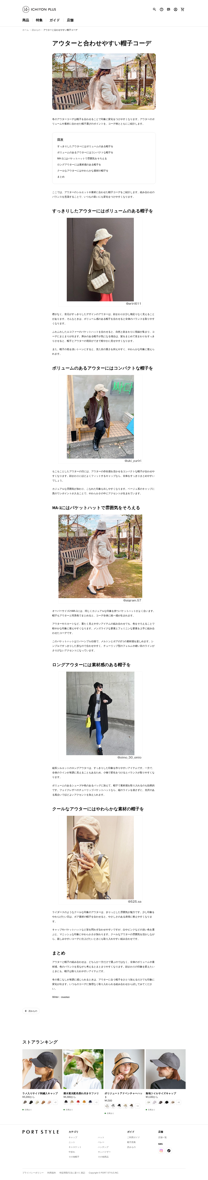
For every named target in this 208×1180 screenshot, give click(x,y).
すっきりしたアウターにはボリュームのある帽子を (85, 146)
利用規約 (51, 1172)
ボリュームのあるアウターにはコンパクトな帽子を (85, 152)
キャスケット (75, 1147)
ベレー (101, 1142)
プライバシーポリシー (33, 1172)
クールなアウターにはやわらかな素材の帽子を (82, 170)
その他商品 (103, 1157)
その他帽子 (74, 1157)
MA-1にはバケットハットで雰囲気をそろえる (82, 158)
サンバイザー (104, 1152)
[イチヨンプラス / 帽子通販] (39, 9)
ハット (101, 1137)
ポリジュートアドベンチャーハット (124, 1095)
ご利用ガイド (133, 1137)
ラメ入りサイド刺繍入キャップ (40, 1093)
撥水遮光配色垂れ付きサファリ (81, 1093)
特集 (39, 20)
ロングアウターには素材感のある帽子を (79, 164)
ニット (72, 1142)
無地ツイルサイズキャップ (161, 1093)
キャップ (73, 1137)
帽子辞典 (131, 1142)
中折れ (72, 1152)
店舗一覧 (162, 1137)
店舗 (70, 20)
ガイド (54, 20)
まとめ (61, 176)
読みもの (131, 1147)
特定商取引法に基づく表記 (72, 1172)
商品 (25, 20)
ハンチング (103, 1147)
